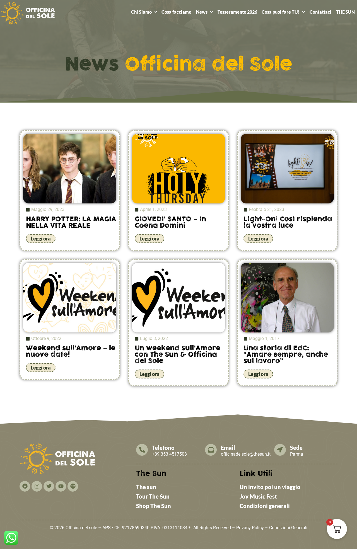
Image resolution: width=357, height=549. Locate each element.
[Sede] (280, 450)
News (202, 11)
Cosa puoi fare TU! (281, 11)
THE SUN (345, 11)
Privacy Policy (250, 527)
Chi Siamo (141, 11)
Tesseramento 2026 (237, 11)
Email (228, 447)
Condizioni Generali (288, 527)
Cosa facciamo (176, 11)
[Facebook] (25, 486)
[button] (144, 12)
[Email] (211, 450)
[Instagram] (37, 486)
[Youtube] (61, 486)
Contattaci (320, 11)
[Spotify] (72, 486)
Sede (296, 447)
